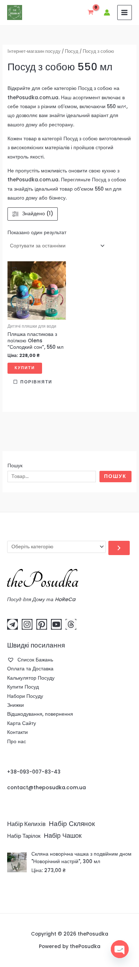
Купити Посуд (23, 687)
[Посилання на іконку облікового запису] (107, 12)
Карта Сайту (21, 723)
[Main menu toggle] (124, 12)
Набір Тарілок (24, 836)
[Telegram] (12, 624)
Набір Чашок (63, 835)
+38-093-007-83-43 (34, 772)
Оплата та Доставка (30, 668)
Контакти (17, 732)
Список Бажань (34, 659)
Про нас (16, 741)
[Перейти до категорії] (119, 548)
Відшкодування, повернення (40, 714)
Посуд (71, 51)
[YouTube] (56, 624)
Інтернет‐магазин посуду (34, 51)
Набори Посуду (25, 696)
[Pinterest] (41, 624)
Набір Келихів (26, 824)
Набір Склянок (72, 824)
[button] (14, 269)
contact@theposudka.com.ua (46, 787)
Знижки (15, 705)
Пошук (14, 465)
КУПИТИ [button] (25, 368)
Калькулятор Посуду (31, 678)
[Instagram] (27, 624)
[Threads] (71, 624)
